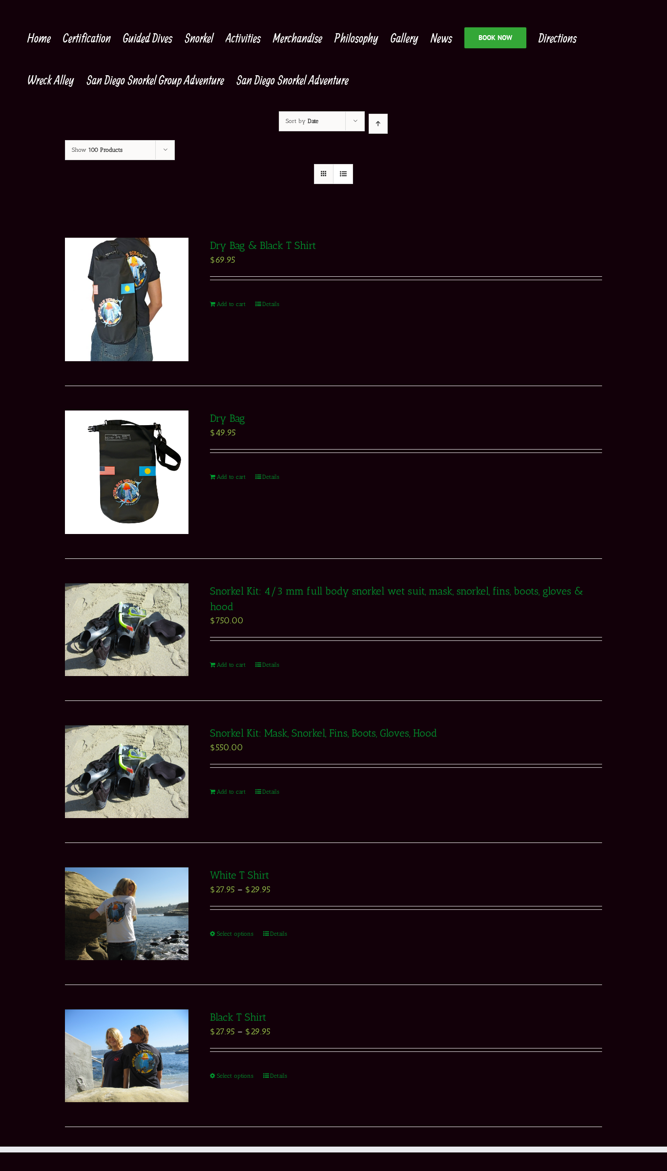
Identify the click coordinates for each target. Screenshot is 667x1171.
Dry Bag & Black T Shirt (263, 245)
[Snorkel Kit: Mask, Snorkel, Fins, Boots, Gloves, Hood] (126, 771)
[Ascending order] (378, 124)
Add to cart (231, 304)
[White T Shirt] (126, 913)
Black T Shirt (238, 1017)
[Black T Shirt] (126, 1055)
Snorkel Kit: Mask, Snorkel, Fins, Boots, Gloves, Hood (323, 733)
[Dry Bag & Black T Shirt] (126, 299)
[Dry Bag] (126, 472)
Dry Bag (227, 418)
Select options (235, 933)
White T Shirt (239, 875)
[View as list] (343, 174)
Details (270, 304)
